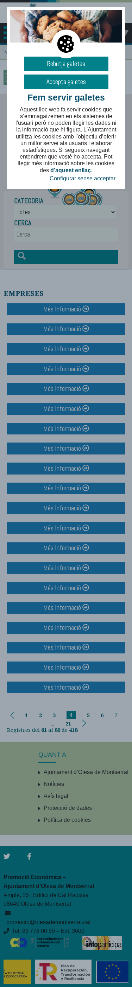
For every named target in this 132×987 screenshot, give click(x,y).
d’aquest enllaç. (71, 170)
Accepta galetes (66, 81)
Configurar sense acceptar (82, 178)
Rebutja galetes (66, 63)
